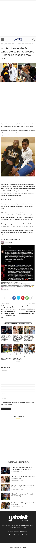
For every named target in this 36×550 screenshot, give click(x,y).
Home (2, 43)
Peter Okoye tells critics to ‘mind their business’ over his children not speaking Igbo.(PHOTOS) (6, 337)
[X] (18, 298)
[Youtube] (26, 534)
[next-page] (19, 362)
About (6, 545)
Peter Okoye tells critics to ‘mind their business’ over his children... (21, 468)
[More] (31, 298)
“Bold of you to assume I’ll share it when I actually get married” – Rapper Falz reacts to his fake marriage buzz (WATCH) (6, 356)
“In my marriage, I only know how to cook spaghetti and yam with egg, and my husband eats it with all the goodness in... (18, 338)
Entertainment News (9, 43)
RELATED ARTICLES (11, 323)
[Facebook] (14, 298)
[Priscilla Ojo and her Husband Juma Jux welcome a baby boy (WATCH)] (29, 348)
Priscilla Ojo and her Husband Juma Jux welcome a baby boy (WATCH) (29, 354)
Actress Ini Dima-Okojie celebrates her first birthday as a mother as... (22, 486)
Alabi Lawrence (6, 61)
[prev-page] (17, 362)
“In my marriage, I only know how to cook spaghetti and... (23, 477)
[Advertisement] (18, 18)
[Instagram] (14, 534)
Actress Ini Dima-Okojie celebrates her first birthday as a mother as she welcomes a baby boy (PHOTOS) (29, 337)
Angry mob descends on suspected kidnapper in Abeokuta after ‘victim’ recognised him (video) (27, 309)
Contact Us (28, 545)
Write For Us (20, 545)
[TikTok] (18, 534)
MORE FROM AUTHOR (24, 323)
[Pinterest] (23, 298)
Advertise (12, 545)
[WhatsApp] (27, 298)
